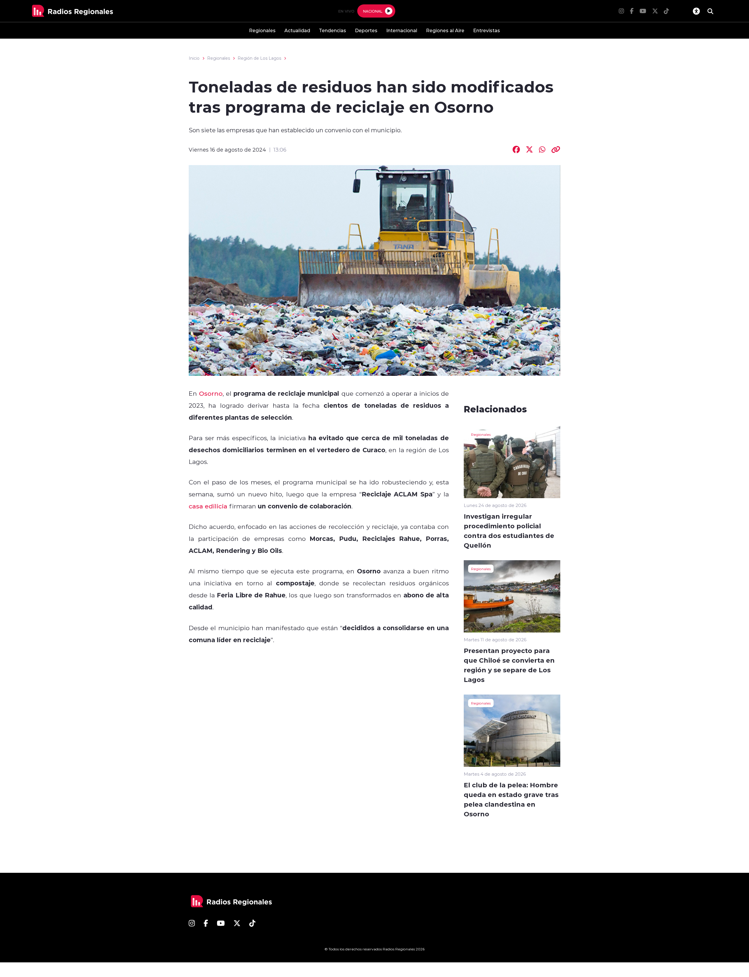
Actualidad (297, 30)
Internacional (401, 30)
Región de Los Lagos (259, 58)
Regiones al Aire (445, 30)
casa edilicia (208, 506)
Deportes (366, 30)
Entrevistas (486, 30)
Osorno (211, 393)
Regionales (262, 30)
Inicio (194, 58)
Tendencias (332, 30)
